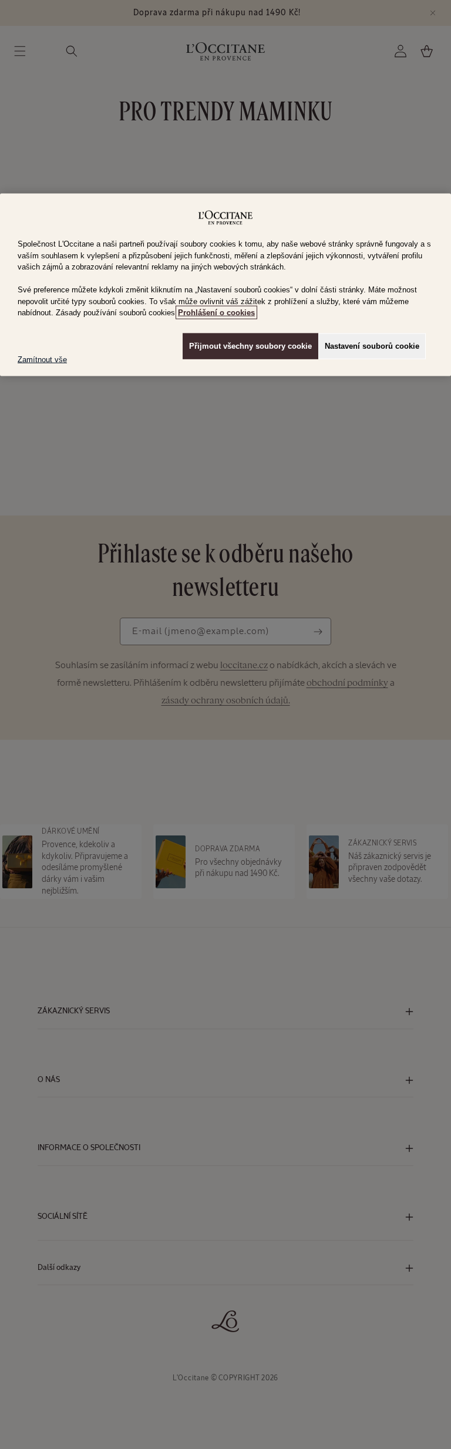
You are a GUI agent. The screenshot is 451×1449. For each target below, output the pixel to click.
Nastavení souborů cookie (372, 345)
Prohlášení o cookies (216, 312)
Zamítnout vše (42, 359)
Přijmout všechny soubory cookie (250, 345)
